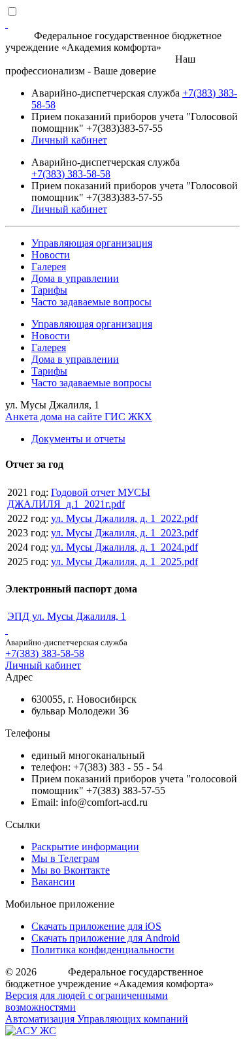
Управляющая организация (91, 243)
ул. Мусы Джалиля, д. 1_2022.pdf (124, 518)
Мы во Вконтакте (70, 870)
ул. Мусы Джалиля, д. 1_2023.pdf (124, 532)
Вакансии (53, 881)
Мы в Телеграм (65, 858)
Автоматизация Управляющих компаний (96, 1018)
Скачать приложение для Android (105, 937)
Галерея (48, 266)
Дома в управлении (75, 278)
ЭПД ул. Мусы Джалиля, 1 (66, 616)
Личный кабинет (69, 140)
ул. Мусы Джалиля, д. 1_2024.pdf (124, 547)
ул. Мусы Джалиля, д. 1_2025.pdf (124, 561)
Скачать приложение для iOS (96, 926)
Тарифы (49, 290)
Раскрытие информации (85, 846)
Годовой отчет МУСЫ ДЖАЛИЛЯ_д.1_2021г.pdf (78, 498)
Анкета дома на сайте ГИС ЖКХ (78, 416)
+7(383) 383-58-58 (70, 173)
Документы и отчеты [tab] (78, 438)
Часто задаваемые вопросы (91, 301)
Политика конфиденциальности (102, 949)
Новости (50, 254)
